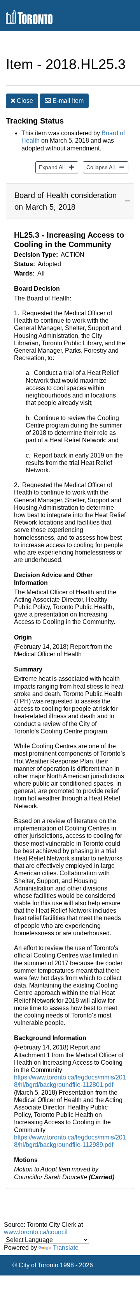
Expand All (50, 167)
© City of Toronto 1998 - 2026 (52, 1265)
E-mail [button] (67, 100)
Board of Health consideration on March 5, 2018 (65, 201)
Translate (66, 1247)
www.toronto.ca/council (36, 1232)
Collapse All (99, 167)
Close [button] (24, 100)
